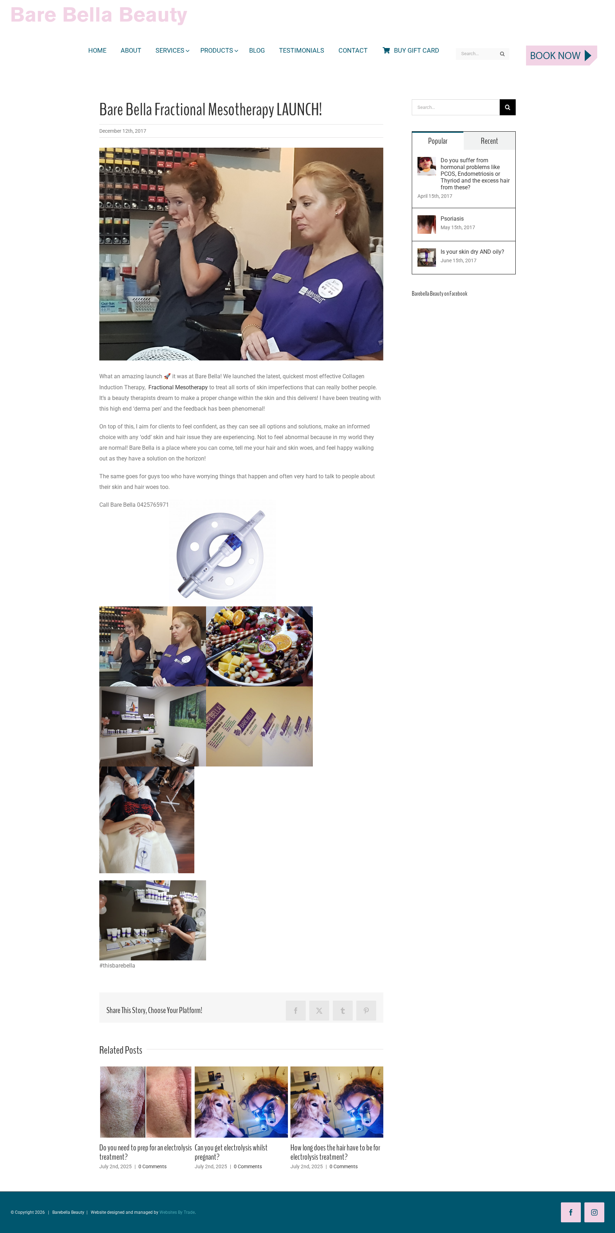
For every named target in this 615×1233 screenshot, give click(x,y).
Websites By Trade (177, 1212)
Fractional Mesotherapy (178, 387)
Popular (437, 141)
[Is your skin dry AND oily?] (426, 253)
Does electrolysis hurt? (318, 1147)
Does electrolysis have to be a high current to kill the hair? (236, 1152)
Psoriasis (452, 218)
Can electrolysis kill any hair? (133, 1147)
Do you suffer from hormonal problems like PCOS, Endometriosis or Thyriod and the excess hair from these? (475, 174)
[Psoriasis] (426, 220)
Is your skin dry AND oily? (472, 251)
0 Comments (152, 1157)
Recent (489, 141)
